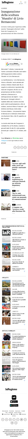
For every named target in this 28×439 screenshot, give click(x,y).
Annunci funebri (17, 412)
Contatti (23, 411)
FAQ (6, 412)
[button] (2, 419)
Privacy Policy (6, 414)
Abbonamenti (5, 411)
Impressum (17, 411)
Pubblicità (11, 412)
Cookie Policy (15, 414)
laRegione (17, 59)
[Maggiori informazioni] (22, 64)
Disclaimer (11, 411)
